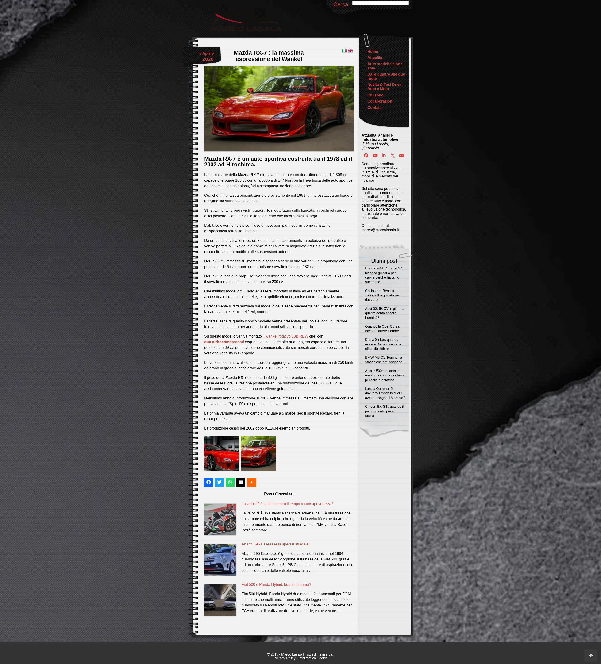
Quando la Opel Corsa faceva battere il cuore (382, 329)
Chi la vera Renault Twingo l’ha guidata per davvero (382, 295)
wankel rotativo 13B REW (287, 336)
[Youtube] (374, 155)
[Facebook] (366, 155)
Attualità (374, 58)
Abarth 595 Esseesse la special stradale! (275, 544)
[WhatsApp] (230, 482)
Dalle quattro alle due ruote (386, 76)
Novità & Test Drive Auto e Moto (384, 87)
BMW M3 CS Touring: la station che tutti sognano (383, 360)
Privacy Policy (285, 658)
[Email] (401, 155)
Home (372, 52)
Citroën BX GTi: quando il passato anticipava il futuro (384, 411)
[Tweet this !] (219, 482)
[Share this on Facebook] (208, 482)
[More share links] (251, 482)
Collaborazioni (380, 101)
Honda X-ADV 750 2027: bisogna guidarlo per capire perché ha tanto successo (384, 275)
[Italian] (344, 50)
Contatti (374, 108)
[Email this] (240, 482)
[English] (350, 50)
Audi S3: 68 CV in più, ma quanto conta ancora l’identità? (384, 313)
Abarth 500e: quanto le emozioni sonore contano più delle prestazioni (384, 375)
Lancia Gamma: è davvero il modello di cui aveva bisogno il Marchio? (385, 393)
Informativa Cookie (313, 658)
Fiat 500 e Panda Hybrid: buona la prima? (276, 585)
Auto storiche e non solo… (385, 66)
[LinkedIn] (383, 155)
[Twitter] (392, 155)
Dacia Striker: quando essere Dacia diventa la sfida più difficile (383, 344)
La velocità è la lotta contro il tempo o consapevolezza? (287, 504)
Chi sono (375, 95)
